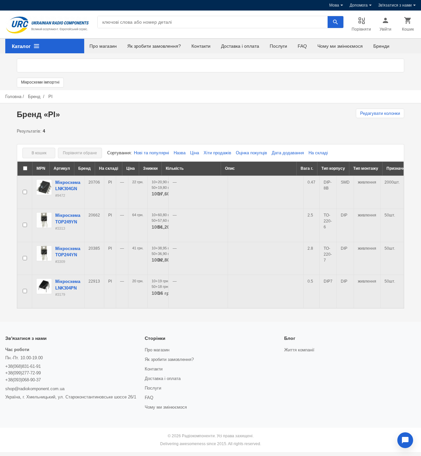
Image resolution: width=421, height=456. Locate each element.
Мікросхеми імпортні (40, 82)
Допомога (359, 5)
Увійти (385, 29)
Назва (180, 152)
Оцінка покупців (251, 152)
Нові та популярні (151, 152)
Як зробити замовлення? (154, 46)
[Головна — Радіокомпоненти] (47, 25)
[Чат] (405, 440)
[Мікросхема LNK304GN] (44, 187)
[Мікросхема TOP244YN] (44, 253)
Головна (13, 96)
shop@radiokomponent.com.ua (34, 388)
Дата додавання (288, 152)
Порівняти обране (80, 153)
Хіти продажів (217, 152)
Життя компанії (299, 349)
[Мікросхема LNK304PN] (44, 286)
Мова (334, 5)
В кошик (39, 153)
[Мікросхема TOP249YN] (44, 220)
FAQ (302, 46)
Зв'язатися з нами (395, 5)
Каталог (21, 46)
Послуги (278, 46)
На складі (318, 152)
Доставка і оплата (240, 46)
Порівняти (361, 29)
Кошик (408, 29)
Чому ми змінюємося (340, 46)
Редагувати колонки (380, 113)
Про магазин (103, 46)
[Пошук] (335, 22)
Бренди (381, 46)
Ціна (194, 152)
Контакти (200, 46)
